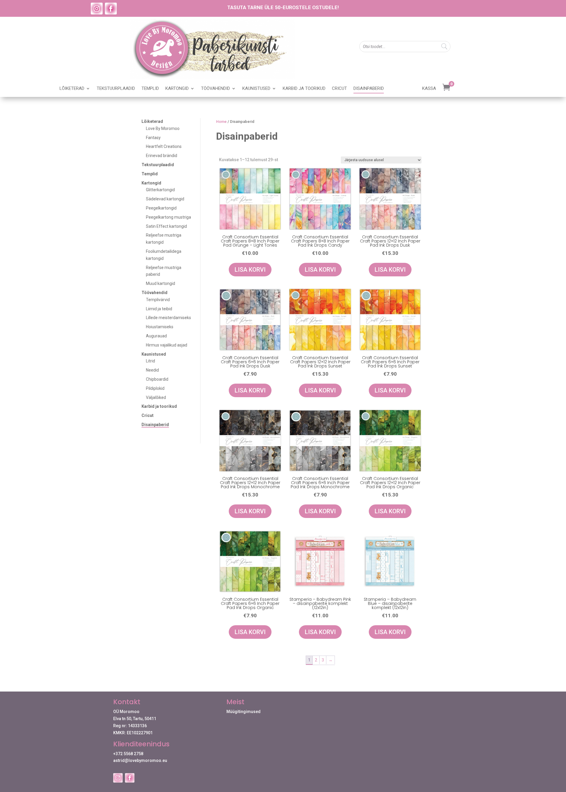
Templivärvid (158, 299)
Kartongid (177, 88)
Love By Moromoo (163, 128)
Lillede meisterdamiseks (168, 317)
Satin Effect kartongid (166, 226)
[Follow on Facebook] (111, 8)
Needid (152, 370)
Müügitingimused (243, 711)
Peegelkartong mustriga (168, 217)
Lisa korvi (250, 269)
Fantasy (153, 137)
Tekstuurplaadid (116, 88)
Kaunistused (256, 88)
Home (221, 121)
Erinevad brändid (161, 155)
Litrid (150, 361)
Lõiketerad (72, 88)
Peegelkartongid (161, 208)
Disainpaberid (368, 88)
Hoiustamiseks (159, 326)
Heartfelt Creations (164, 146)
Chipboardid (157, 379)
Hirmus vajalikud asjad (166, 345)
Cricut (339, 88)
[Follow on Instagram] (97, 8)
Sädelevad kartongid (165, 199)
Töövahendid (215, 88)
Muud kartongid (160, 283)
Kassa (429, 88)
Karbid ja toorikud (304, 88)
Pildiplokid (155, 388)
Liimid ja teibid (159, 308)
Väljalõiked (156, 397)
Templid (150, 88)
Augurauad (156, 336)
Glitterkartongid (160, 189)
